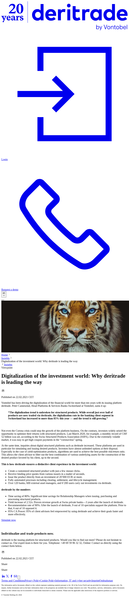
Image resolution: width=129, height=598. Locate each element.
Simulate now (8, 520)
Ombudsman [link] (106, 580)
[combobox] (3, 294)
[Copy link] (18, 577)
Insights (5, 358)
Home (4, 354)
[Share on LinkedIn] (3, 577)
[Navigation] (2, 299)
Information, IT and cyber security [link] (73, 580)
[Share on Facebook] (11, 577)
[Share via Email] (15, 577)
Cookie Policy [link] (47, 580)
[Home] (64, 16)
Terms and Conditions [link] (13, 580)
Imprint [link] (95, 580)
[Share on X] (7, 577)
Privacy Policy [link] (32, 580)
